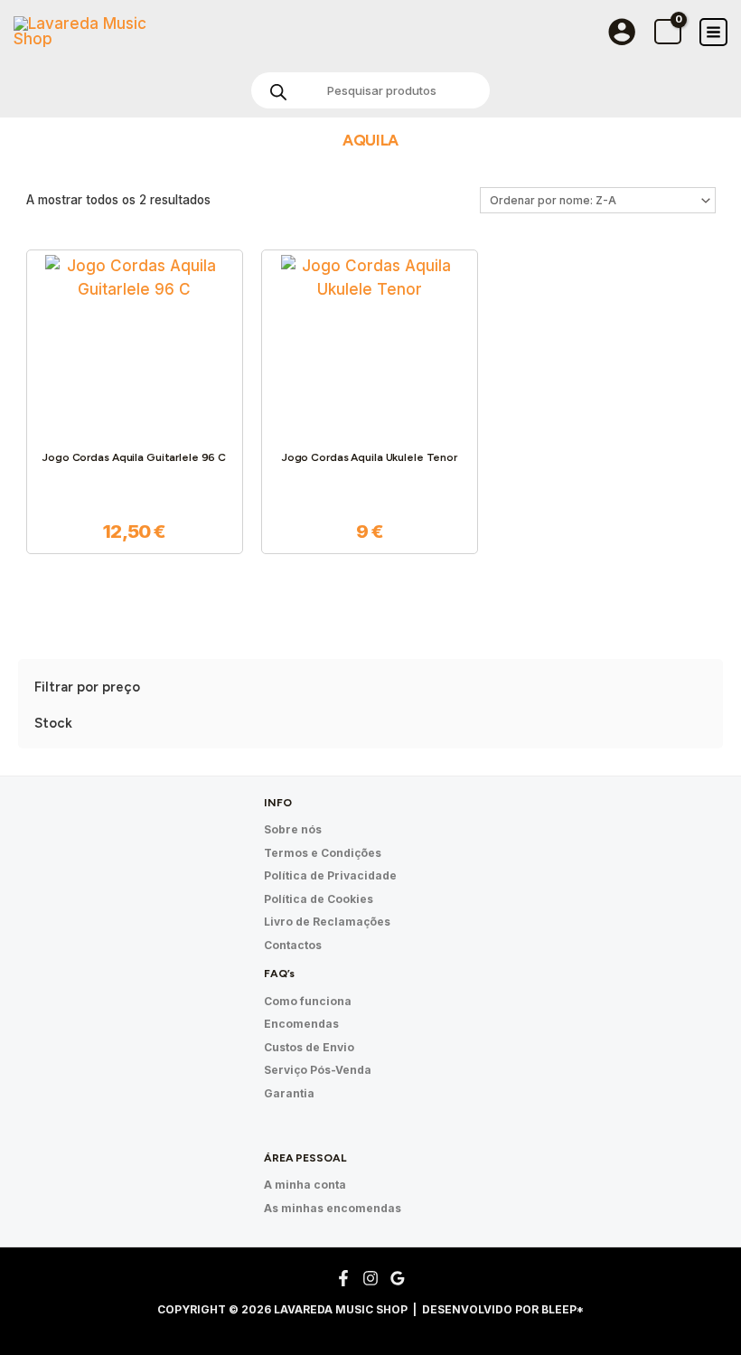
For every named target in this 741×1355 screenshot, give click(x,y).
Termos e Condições (322, 853)
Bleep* (562, 1309)
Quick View (134, 413)
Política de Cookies (318, 899)
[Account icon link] (621, 31)
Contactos (293, 945)
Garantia (289, 1093)
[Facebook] (343, 1278)
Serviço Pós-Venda (317, 1070)
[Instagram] (370, 1278)
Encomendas (301, 1023)
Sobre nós (293, 829)
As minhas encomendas (332, 1208)
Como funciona (308, 1001)
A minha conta (305, 1184)
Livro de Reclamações (327, 921)
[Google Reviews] (397, 1278)
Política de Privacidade (330, 875)
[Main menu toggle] (713, 32)
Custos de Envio (309, 1047)
